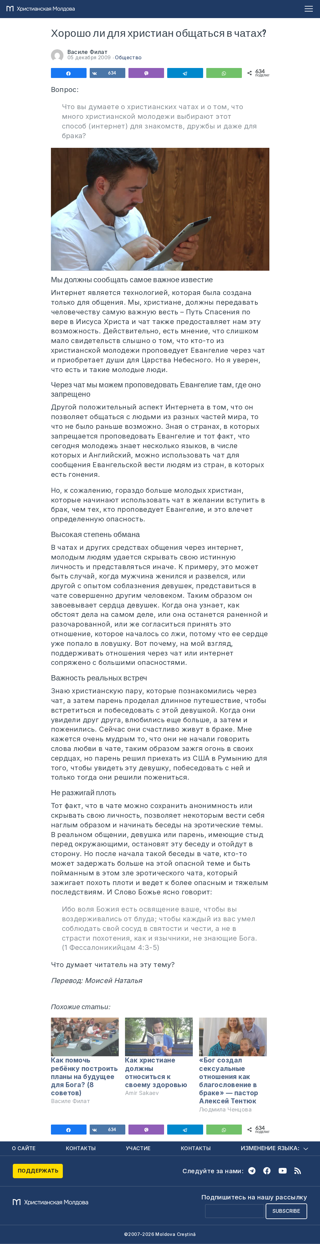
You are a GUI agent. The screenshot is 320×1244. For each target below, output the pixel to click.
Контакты (81, 1148)
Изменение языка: (270, 1148)
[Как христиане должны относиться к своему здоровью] (159, 1037)
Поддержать (38, 1171)
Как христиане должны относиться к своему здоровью (156, 1072)
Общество (128, 57)
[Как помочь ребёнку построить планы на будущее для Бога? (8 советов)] (85, 1037)
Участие (138, 1148)
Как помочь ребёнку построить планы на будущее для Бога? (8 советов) (84, 1076)
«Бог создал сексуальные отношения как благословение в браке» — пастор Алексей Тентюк (228, 1080)
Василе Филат (88, 52)
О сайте (24, 1148)
